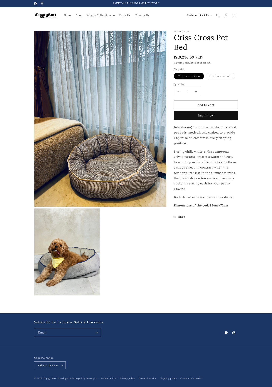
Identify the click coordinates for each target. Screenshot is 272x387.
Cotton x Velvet (222, 76)
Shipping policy (168, 378)
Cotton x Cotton (189, 76)
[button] (100, 15)
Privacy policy (127, 378)
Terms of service (147, 378)
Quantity (179, 84)
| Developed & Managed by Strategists (77, 378)
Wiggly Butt (49, 378)
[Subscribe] (97, 332)
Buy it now (206, 115)
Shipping (179, 62)
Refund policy (108, 378)
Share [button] (181, 216)
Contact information (191, 378)
